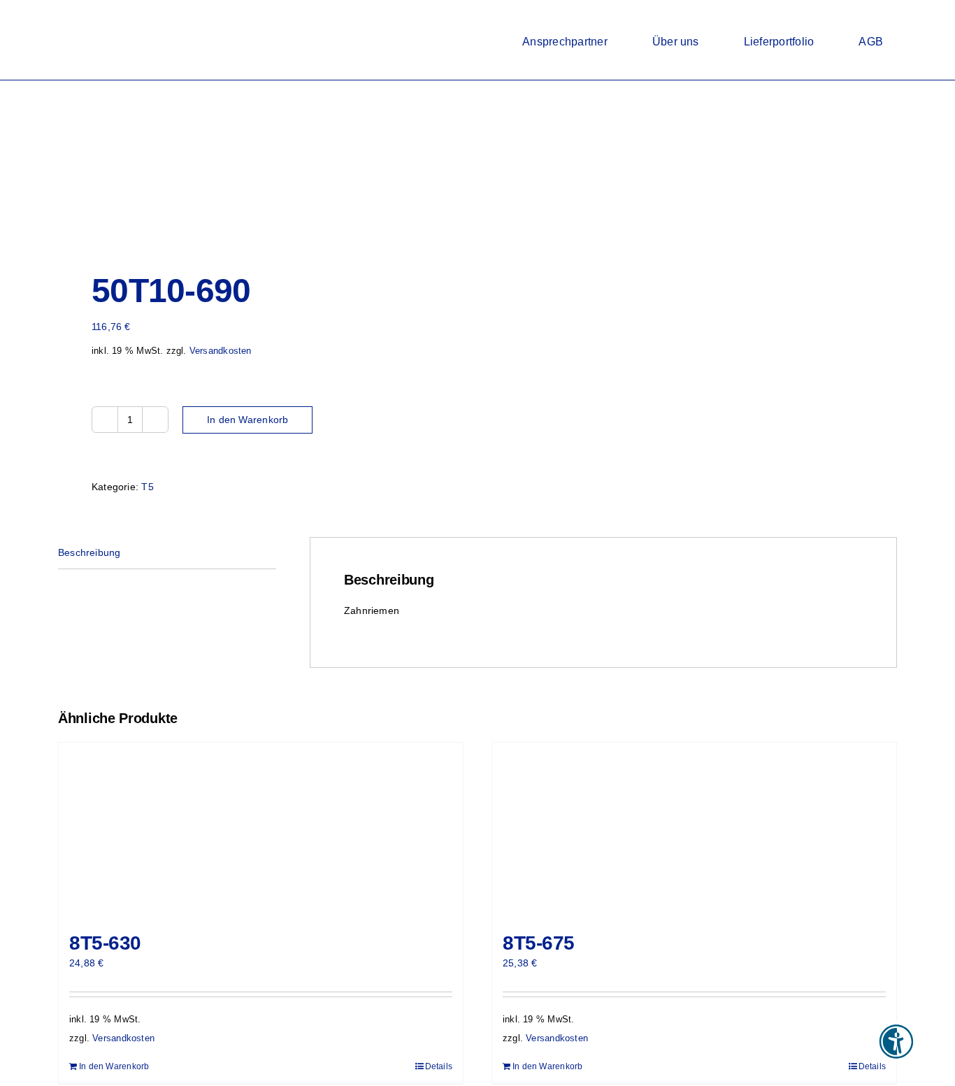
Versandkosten (220, 351)
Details (438, 1066)
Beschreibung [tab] (89, 552)
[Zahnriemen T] (259, 167)
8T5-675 (539, 943)
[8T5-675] (694, 830)
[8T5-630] (261, 830)
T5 (147, 486)
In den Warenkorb (247, 419)
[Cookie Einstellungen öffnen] (31, 1068)
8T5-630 (105, 943)
